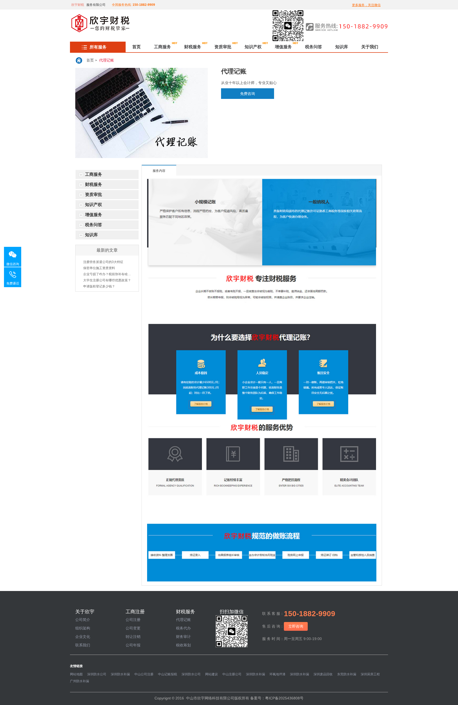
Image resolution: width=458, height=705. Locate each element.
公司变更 (133, 628)
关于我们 (369, 47)
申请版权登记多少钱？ (99, 286)
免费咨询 (247, 93)
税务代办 (183, 628)
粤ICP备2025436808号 (284, 698)
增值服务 (283, 47)
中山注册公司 (231, 674)
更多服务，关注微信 (366, 5)
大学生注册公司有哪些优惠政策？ (107, 280)
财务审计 (183, 636)
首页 (136, 47)
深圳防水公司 (96, 674)
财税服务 (192, 47)
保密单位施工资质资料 (99, 268)
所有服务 (98, 47)
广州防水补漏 (79, 681)
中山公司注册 (143, 674)
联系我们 (82, 645)
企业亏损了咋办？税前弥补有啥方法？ (107, 274)
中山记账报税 (167, 674)
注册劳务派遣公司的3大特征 (103, 262)
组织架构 (82, 628)
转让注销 (133, 636)
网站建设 (211, 674)
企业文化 (82, 636)
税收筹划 (183, 645)
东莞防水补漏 (346, 674)
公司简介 (82, 620)
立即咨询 (295, 626)
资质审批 (222, 47)
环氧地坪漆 (277, 674)
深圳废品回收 (323, 674)
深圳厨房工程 (370, 674)
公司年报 (133, 645)
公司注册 (133, 620)
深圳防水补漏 (120, 674)
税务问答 (313, 47)
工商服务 (162, 47)
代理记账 (106, 60)
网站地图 (76, 674)
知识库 (341, 47)
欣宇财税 (77, 5)
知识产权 (253, 47)
